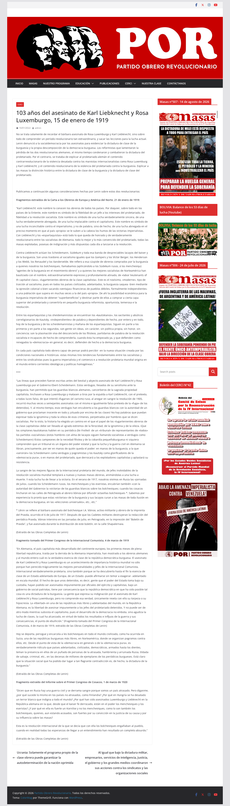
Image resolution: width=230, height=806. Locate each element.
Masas (33, 83)
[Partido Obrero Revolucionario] (115, 19)
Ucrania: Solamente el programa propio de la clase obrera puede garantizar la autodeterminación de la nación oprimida (47, 758)
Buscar (213, 372)
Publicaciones (109, 83)
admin (38, 127)
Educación (82, 83)
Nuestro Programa (56, 83)
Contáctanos (176, 83)
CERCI (128, 83)
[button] (92, 83)
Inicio (19, 83)
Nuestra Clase (151, 83)
